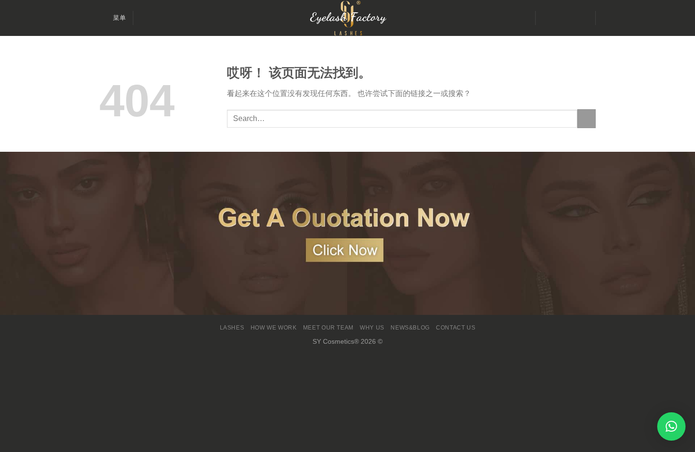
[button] (671, 426)
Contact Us (455, 327)
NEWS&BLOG (410, 327)
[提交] (586, 118)
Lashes (232, 327)
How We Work (274, 327)
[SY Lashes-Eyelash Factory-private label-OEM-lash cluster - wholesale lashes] (347, 18)
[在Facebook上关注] (545, 18)
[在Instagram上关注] (557, 18)
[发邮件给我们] (569, 18)
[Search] (144, 18)
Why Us (372, 327)
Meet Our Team (328, 327)
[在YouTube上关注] (582, 18)
